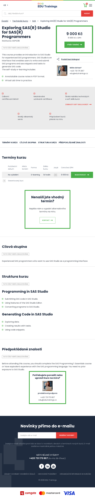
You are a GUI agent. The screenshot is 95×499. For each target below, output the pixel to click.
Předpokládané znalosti (72, 142)
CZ (4, 5)
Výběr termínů (73, 45)
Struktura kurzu (47, 142)
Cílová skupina (28, 142)
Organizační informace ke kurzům (75, 474)
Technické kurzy (20, 21)
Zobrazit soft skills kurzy (76, 104)
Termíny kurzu (10, 142)
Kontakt (46, 220)
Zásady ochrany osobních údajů (19, 474)
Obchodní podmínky (47, 474)
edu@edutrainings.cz (79, 73)
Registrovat (80, 175)
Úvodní (4, 21)
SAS (34, 21)
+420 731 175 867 (77, 71)
